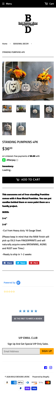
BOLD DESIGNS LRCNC (20, 376)
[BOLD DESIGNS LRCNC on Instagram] (50, 368)
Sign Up (47, 351)
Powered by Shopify (40, 376)
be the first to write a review (28, 318)
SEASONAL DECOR (21, 43)
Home (4, 43)
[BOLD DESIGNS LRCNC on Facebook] (45, 368)
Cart (51, 3)
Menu (9, 3)
